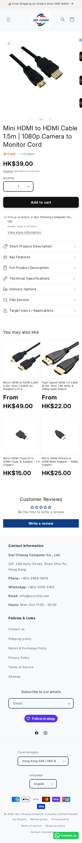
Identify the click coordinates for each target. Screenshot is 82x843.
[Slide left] (31, 119)
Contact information (43, 832)
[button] (8, 19)
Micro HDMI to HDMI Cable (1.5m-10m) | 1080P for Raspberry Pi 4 (20, 386)
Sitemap (14, 676)
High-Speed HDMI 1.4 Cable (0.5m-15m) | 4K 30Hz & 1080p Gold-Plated (60, 386)
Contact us (16, 629)
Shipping (8, 171)
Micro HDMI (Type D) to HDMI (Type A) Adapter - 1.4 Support (21, 461)
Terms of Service (21, 667)
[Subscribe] (68, 703)
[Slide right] (50, 119)
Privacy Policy (18, 657)
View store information (24, 232)
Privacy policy (60, 819)
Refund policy (39, 819)
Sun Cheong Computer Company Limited (40, 814)
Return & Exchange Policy (27, 648)
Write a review (41, 523)
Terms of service (31, 825)
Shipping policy (20, 638)
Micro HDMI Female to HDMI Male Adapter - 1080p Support (60, 461)
